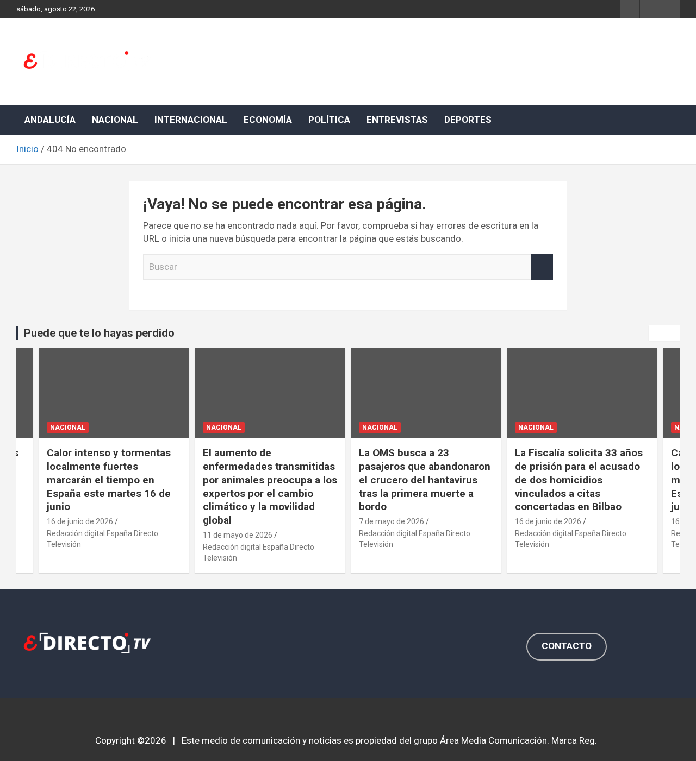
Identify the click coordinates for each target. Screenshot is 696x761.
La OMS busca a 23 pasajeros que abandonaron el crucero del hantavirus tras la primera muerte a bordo (424, 479)
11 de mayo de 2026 (237, 535)
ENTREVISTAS (397, 119)
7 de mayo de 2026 (391, 521)
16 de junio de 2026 (80, 521)
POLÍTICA (329, 119)
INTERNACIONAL (190, 119)
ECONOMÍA (268, 119)
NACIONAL (115, 119)
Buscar (542, 267)
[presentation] (656, 333)
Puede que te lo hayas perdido (99, 332)
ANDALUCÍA (50, 119)
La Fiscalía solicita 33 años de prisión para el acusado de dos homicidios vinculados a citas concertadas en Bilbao (579, 479)
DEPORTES (468, 119)
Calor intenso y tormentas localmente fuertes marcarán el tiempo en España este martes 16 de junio (109, 479)
